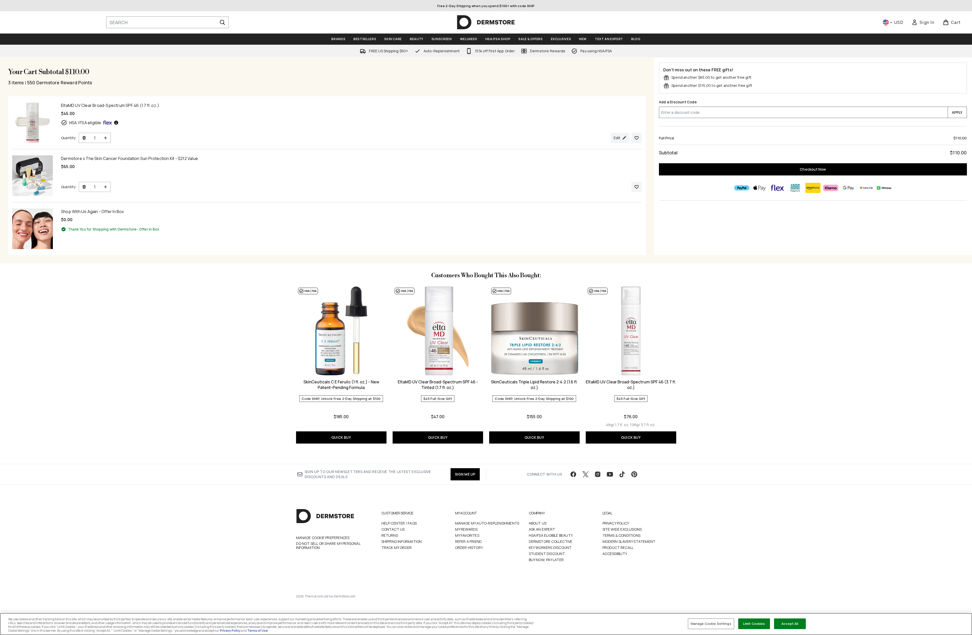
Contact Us (393, 529)
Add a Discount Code (678, 102)
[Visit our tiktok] (622, 474)
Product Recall (618, 547)
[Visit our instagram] (598, 474)
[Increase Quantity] (105, 138)
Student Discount (547, 553)
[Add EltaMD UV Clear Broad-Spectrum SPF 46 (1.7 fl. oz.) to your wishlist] (636, 138)
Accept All (789, 623)
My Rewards (466, 529)
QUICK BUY (341, 437)
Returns (389, 535)
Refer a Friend (468, 541)
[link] (922, 22)
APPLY (957, 112)
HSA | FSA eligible (85, 122)
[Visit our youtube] (610, 474)
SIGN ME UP (465, 474)
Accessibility (615, 553)
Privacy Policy (616, 523)
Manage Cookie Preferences (323, 538)
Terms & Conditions (622, 535)
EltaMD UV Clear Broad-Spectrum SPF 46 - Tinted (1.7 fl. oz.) (438, 384)
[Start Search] (222, 22)
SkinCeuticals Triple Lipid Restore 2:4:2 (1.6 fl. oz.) (534, 384)
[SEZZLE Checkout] (866, 188)
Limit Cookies (754, 623)
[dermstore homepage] (486, 22)
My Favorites (467, 535)
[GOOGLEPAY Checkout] (848, 188)
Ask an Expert (542, 529)
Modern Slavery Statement (629, 541)
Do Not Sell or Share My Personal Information (328, 546)
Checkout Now (813, 169)
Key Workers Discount (550, 547)
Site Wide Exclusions (622, 529)
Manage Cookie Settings (711, 623)
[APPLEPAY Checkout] (759, 188)
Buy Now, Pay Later (546, 559)
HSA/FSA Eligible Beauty (551, 535)
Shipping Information (401, 541)
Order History (469, 547)
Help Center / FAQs (399, 523)
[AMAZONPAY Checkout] (813, 188)
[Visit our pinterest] (634, 474)
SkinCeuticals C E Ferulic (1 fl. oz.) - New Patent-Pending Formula (341, 384)
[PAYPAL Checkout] (742, 188)
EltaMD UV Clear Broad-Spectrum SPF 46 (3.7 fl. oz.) (631, 384)
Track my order (396, 547)
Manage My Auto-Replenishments (487, 523)
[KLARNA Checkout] (831, 188)
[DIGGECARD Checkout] (795, 188)
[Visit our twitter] (585, 474)
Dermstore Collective (551, 541)
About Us (538, 523)
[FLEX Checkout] (777, 188)
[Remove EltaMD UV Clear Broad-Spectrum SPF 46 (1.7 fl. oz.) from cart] (84, 138)
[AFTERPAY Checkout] (884, 188)
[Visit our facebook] (573, 474)
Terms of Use (257, 630)
